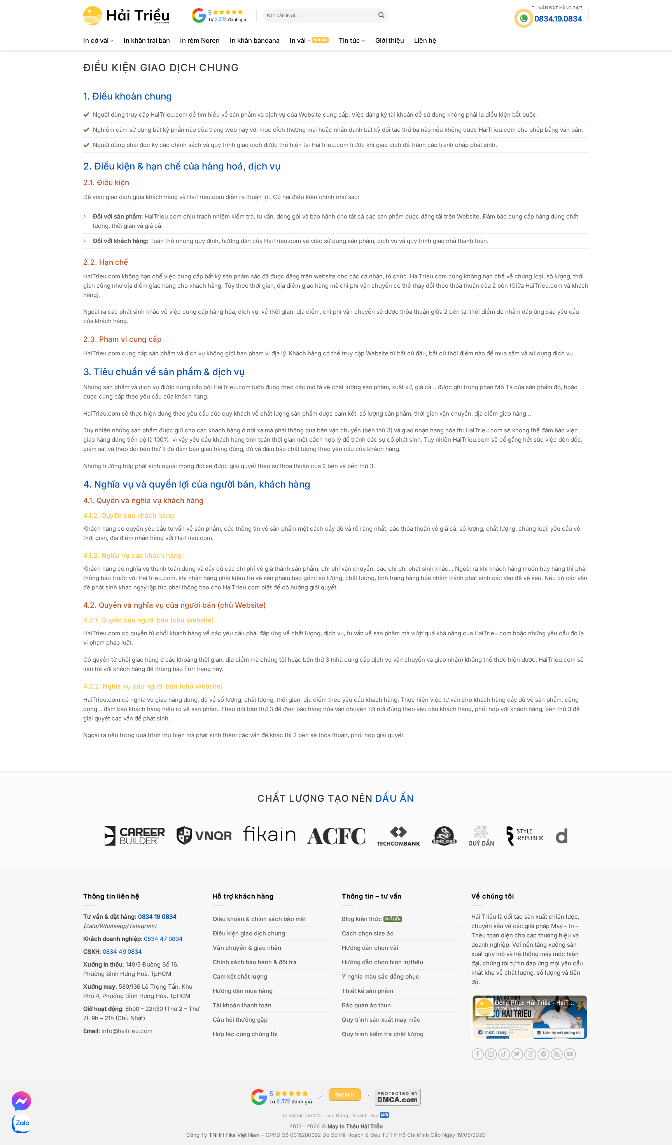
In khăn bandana (255, 40)
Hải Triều (483, 916)
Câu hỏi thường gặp (240, 1019)
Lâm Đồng (337, 1115)
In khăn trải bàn (147, 40)
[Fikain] (210, 833)
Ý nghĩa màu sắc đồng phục (380, 976)
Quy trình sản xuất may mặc (381, 1019)
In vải (298, 40)
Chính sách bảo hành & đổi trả (255, 962)
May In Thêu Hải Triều (355, 1126)
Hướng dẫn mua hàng (243, 991)
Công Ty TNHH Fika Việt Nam (223, 1135)
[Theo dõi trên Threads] (530, 1054)
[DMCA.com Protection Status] (397, 1097)
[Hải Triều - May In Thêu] (126, 15)
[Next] (572, 840)
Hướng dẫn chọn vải (370, 947)
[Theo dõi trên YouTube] (570, 1054)
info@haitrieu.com (127, 1031)
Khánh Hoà (365, 1115)
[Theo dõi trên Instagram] (491, 1054)
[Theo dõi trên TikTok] (504, 1054)
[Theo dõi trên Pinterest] (543, 1054)
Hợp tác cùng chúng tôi (245, 1034)
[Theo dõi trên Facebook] (478, 1054)
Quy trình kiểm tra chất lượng (383, 1034)
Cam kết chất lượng (240, 976)
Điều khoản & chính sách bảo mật (259, 919)
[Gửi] (381, 15)
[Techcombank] (339, 835)
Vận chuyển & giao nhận (247, 947)
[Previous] (100, 840)
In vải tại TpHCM (301, 1115)
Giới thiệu (389, 40)
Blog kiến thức (362, 919)
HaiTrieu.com (168, 114)
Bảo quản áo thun (366, 1005)
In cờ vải (95, 40)
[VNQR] (145, 835)
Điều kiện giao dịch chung (249, 933)
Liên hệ (425, 40)
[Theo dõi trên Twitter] (517, 1054)
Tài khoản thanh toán (242, 1005)
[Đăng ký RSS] (557, 1054)
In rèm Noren (200, 40)
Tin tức (349, 40)
